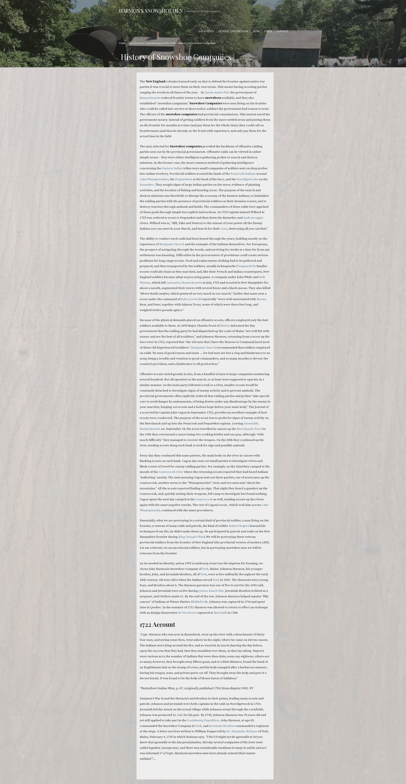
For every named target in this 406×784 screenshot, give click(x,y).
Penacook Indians (243, 174)
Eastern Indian (172, 168)
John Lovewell (191, 299)
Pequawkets (183, 179)
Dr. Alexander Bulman (242, 731)
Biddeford (199, 602)
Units (268, 31)
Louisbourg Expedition (203, 720)
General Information (233, 31)
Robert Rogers (239, 526)
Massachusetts (150, 98)
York (205, 569)
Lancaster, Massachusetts (184, 283)
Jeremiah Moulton (222, 726)
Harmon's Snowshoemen (151, 10)
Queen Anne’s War (217, 92)
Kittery (225, 326)
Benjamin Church (171, 244)
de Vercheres (187, 613)
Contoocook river (171, 472)
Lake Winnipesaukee (154, 179)
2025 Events (206, 31)
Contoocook (204, 499)
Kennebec (147, 185)
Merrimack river (248, 429)
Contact (282, 31)
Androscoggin (253, 218)
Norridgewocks (247, 179)
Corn (223, 229)
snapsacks (245, 266)
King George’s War (191, 537)
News (256, 31)
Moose (261, 299)
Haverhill (220, 613)
